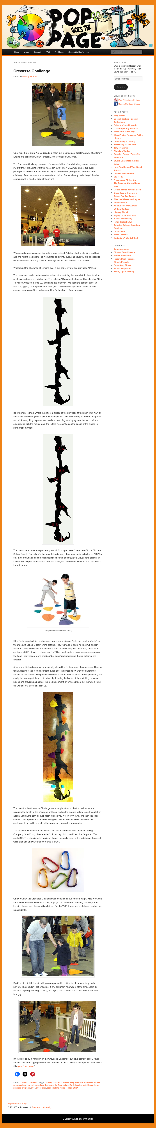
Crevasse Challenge (31, 71)
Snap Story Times (122, 265)
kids (85, 1085)
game (15, 1085)
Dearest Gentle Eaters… (125, 173)
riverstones (41, 1087)
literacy (97, 1085)
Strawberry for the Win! (125, 144)
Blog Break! (119, 115)
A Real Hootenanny (123, 218)
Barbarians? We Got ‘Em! (126, 237)
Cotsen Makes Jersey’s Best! (127, 189)
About (26, 52)
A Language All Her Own (125, 179)
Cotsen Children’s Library (79, 52)
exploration (88, 1082)
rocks (62, 1087)
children (56, 1082)
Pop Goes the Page (17, 1103)
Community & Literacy (124, 141)
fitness (97, 1082)
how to (30, 1085)
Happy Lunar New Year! (125, 215)
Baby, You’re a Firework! (125, 125)
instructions (39, 1085)
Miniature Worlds (122, 150)
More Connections (29, 1082)
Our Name (59, 52)
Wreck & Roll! (120, 202)
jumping (78, 1085)
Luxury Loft (119, 231)
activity (49, 1082)
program (17, 1087)
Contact (37, 52)
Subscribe (121, 87)
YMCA (75, 1087)
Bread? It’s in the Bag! (124, 131)
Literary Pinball (121, 212)
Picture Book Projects (124, 258)
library (90, 1085)
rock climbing (53, 1087)
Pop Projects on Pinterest (129, 99)
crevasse (65, 1082)
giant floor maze (26, 1066)
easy (72, 1082)
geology (22, 1085)
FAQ (48, 52)
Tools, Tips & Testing (124, 271)
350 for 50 (118, 176)
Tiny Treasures (121, 147)
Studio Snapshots (122, 268)
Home (16, 52)
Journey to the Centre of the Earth (59, 1085)
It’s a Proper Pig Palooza (126, 128)
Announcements (121, 249)
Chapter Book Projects (124, 252)
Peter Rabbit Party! (123, 221)
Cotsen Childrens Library (129, 103)
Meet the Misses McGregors (127, 199)
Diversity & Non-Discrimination (78, 1118)
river (33, 1087)
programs (26, 1087)
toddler (69, 1087)
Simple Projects (121, 262)
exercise (79, 1082)
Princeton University (137, 1105)
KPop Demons (121, 234)
